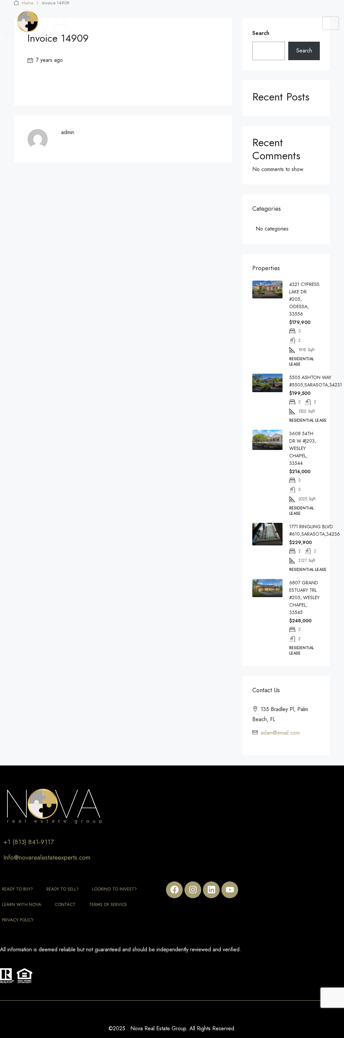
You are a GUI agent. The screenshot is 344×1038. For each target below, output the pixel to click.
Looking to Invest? (114, 889)
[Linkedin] (211, 889)
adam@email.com (280, 733)
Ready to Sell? (62, 889)
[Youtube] (229, 889)
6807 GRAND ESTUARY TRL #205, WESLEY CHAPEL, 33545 (304, 597)
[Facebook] (174, 889)
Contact (65, 904)
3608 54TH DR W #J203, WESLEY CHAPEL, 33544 (302, 448)
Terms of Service (108, 904)
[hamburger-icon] (330, 23)
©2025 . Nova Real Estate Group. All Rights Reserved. (172, 1028)
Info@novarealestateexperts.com (46, 857)
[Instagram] (192, 889)
